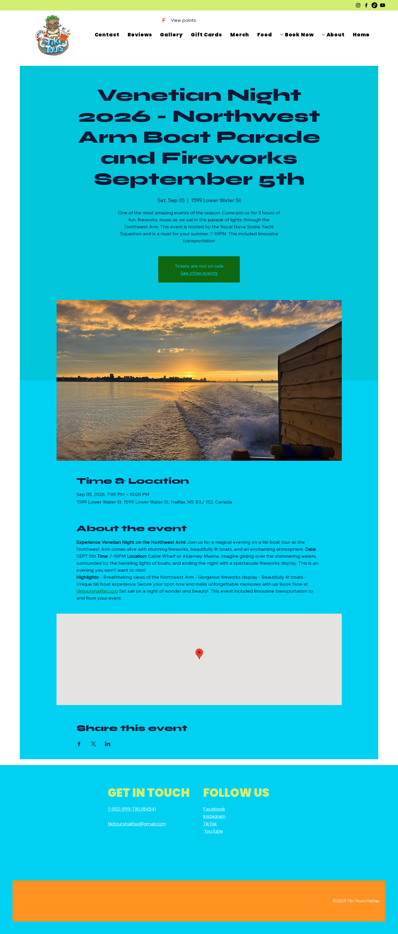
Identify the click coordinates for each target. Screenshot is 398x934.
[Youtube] (382, 5)
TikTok (210, 824)
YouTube (213, 831)
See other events (199, 273)
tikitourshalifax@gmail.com (137, 824)
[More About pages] (323, 34)
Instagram (214, 816)
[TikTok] (374, 5)
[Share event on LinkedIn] (107, 743)
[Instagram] (358, 5)
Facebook (214, 809)
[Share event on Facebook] (79, 743)
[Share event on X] (93, 743)
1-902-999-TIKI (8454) (132, 809)
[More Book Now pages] (281, 34)
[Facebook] (366, 5)
